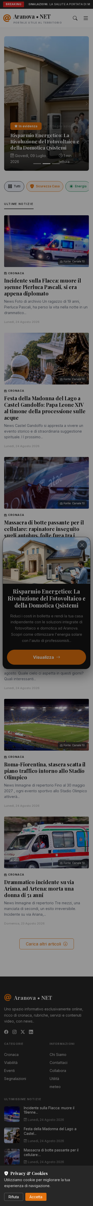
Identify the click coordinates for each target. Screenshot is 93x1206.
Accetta (35, 1197)
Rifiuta (14, 1197)
